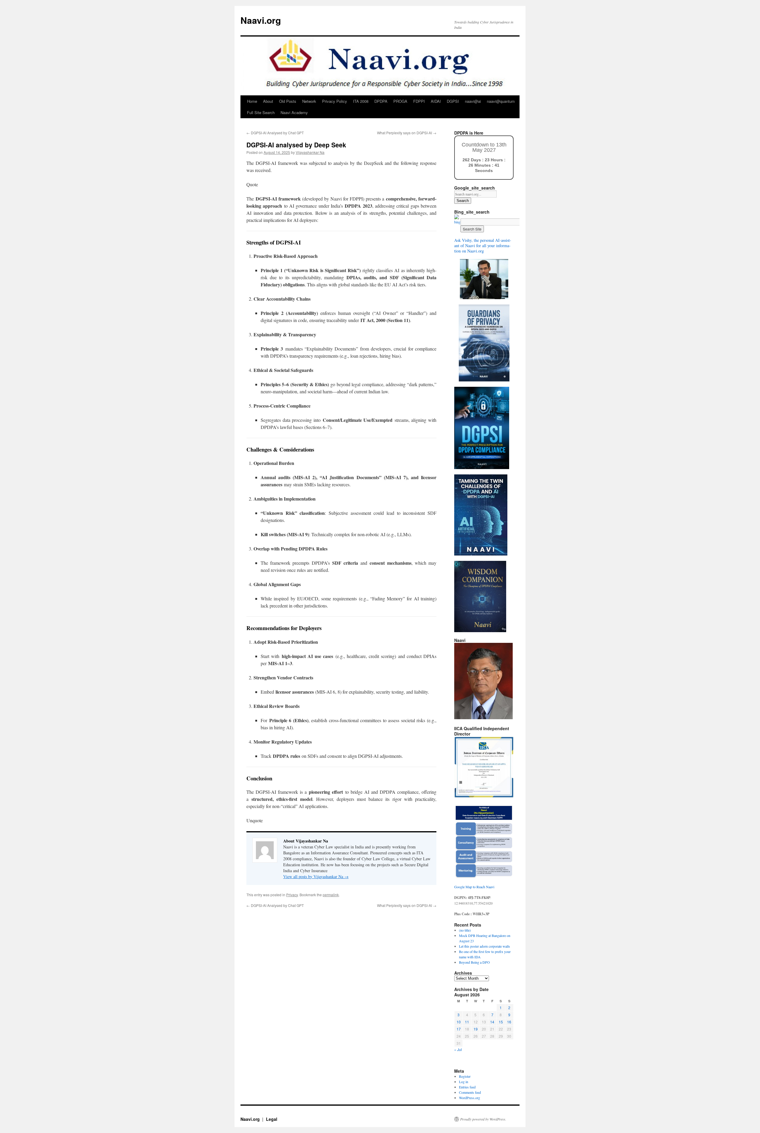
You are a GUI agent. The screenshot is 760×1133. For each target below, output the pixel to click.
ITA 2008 (360, 101)
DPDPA (380, 101)
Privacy (292, 894)
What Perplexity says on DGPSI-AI (406, 132)
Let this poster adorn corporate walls (484, 946)
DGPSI (453, 101)
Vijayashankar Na (310, 152)
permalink (331, 894)
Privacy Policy (334, 101)
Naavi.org (260, 20)
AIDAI (436, 101)
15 (501, 1021)
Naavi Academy (294, 112)
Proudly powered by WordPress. (483, 1119)
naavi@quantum (501, 101)
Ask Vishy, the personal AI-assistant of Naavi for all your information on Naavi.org (482, 245)
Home (252, 101)
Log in (463, 1081)
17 (459, 1028)
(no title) (465, 930)
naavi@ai (473, 101)
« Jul (458, 1049)
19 (476, 1028)
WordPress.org (469, 1097)
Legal (271, 1119)
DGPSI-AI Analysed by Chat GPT (275, 132)
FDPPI (419, 101)
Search (463, 200)
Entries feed (467, 1087)
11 (467, 1021)
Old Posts (287, 101)
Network (309, 101)
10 (459, 1021)
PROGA (400, 101)
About (268, 101)
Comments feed (470, 1092)
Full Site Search (261, 112)
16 (509, 1021)
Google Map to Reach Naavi (474, 886)
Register (465, 1076)
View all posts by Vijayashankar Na (316, 876)
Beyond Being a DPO (474, 962)
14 (492, 1021)
